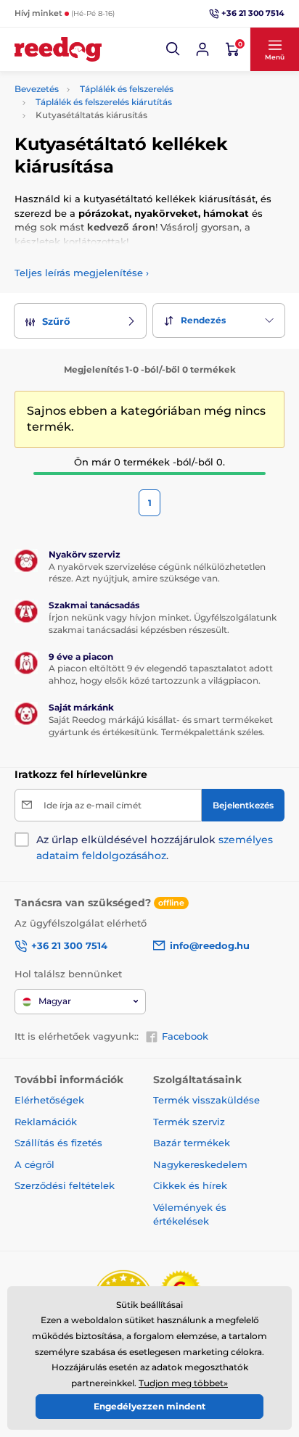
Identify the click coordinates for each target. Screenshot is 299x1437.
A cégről (34, 1164)
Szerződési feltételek (65, 1185)
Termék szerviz (189, 1121)
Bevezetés (37, 88)
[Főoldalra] (58, 49)
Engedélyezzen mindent (149, 1406)
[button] (173, 49)
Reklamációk (46, 1121)
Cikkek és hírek (190, 1185)
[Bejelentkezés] (202, 49)
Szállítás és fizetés (58, 1142)
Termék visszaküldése (206, 1100)
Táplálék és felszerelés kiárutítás (104, 101)
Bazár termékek (191, 1142)
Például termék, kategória (111, 88)
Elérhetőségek (49, 1100)
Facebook (185, 1036)
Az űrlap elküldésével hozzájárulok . (154, 847)
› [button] (82, 272)
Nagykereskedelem (200, 1164)
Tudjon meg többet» (183, 1383)
